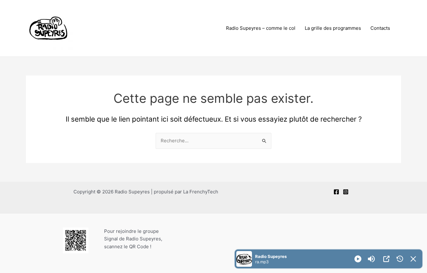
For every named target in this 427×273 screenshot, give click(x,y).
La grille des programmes (333, 28)
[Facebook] (336, 192)
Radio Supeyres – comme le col (260, 28)
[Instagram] (346, 192)
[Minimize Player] (413, 259)
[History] (399, 259)
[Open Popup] (386, 259)
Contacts (380, 28)
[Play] (358, 259)
